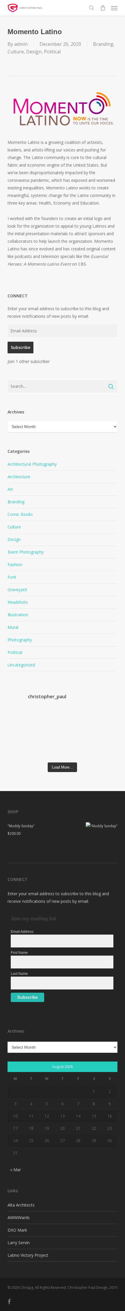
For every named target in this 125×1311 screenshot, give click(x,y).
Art (10, 489)
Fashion (15, 564)
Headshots (18, 602)
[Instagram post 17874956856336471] (76, 734)
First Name (19, 953)
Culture (16, 51)
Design (34, 51)
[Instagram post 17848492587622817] (76, 719)
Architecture (19, 476)
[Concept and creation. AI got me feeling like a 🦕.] (76, 749)
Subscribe (20, 347)
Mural (13, 627)
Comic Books (20, 514)
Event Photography (26, 552)
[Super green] (49, 749)
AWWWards (19, 1217)
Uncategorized (21, 665)
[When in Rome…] (49, 719)
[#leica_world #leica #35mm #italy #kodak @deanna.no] (21, 719)
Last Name (19, 974)
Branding (103, 44)
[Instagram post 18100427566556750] (104, 719)
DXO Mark (17, 1230)
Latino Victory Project (28, 1255)
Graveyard (17, 589)
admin (21, 44)
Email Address (22, 932)
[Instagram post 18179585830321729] (21, 734)
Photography (20, 640)
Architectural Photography (32, 464)
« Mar (15, 1169)
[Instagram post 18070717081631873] (21, 749)
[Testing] (104, 749)
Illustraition (18, 614)
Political (52, 51)
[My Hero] (104, 734)
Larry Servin (19, 1242)
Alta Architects (21, 1205)
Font (12, 577)
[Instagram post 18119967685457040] (49, 734)
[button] (114, 8)
